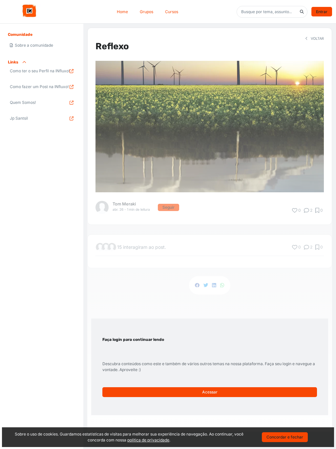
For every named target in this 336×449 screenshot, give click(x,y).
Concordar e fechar (284, 437)
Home (122, 11)
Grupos (146, 11)
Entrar (321, 11)
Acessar (210, 392)
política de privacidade (148, 439)
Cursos (171, 11)
